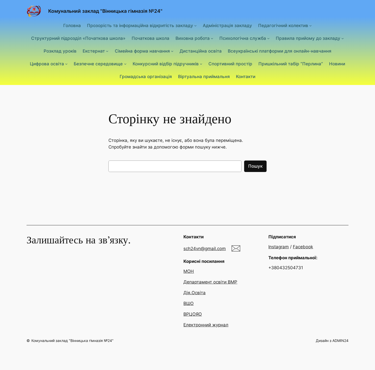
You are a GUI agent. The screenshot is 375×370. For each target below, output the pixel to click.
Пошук (255, 166)
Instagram (278, 246)
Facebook (303, 246)
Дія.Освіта (194, 292)
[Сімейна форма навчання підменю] (172, 51)
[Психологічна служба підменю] (268, 38)
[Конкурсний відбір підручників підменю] (201, 64)
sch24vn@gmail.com (204, 248)
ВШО (188, 303)
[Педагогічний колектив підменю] (310, 25)
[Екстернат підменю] (107, 51)
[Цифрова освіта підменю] (66, 64)
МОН (188, 271)
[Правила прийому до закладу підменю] (342, 38)
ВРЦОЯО (192, 314)
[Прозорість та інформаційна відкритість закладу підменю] (195, 25)
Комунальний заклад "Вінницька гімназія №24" (105, 11)
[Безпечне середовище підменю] (125, 64)
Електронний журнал (205, 324)
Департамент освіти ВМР (210, 282)
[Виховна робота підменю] (212, 38)
